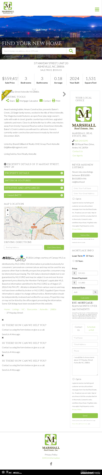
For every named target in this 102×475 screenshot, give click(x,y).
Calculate (85, 297)
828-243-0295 (81, 140)
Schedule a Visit (91, 328)
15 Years (79, 261)
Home (7, 309)
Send (85, 415)
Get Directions (54, 247)
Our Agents (78, 155)
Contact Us (78, 151)
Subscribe (85, 235)
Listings (15, 309)
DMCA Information (51, 458)
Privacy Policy (76, 229)
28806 (53, 309)
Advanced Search (12, 56)
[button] (71, 51)
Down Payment (79, 278)
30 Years (89, 256)
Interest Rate (78, 287)
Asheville (44, 309)
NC (23, 309)
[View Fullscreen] (8, 220)
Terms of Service (84, 423)
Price (74, 268)
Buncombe (32, 309)
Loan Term (77, 256)
